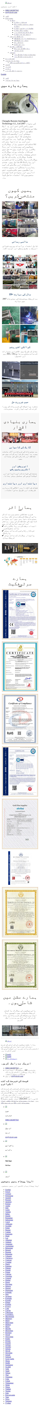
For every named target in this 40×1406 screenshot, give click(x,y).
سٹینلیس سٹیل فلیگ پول (25, 54)
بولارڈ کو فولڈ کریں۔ (23, 32)
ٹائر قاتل (19, 50)
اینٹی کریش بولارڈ (22, 34)
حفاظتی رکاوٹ (16, 46)
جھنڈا (12, 52)
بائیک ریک (19, 42)
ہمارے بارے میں (12, 60)
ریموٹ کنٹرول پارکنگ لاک (25, 38)
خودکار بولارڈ (20, 22)
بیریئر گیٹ (19, 44)
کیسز (7, 64)
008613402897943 (12, 10)
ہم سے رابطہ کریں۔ (13, 70)
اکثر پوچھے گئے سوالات (20, 62)
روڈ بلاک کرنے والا (22, 48)
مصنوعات (9, 18)
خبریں (8, 66)
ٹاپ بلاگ (17, 1103)
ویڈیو (8, 68)
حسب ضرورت (10, 58)
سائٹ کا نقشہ (12, 1101)
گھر (7, 16)
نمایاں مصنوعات (26, 1101)
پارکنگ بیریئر (17, 36)
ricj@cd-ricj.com (11, 12)
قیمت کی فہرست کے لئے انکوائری (15, 1097)
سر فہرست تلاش (7, 1103)
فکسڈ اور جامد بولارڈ (23, 28)
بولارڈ (12, 20)
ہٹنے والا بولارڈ (21, 30)
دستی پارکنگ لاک (21, 40)
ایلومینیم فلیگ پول (23, 56)
